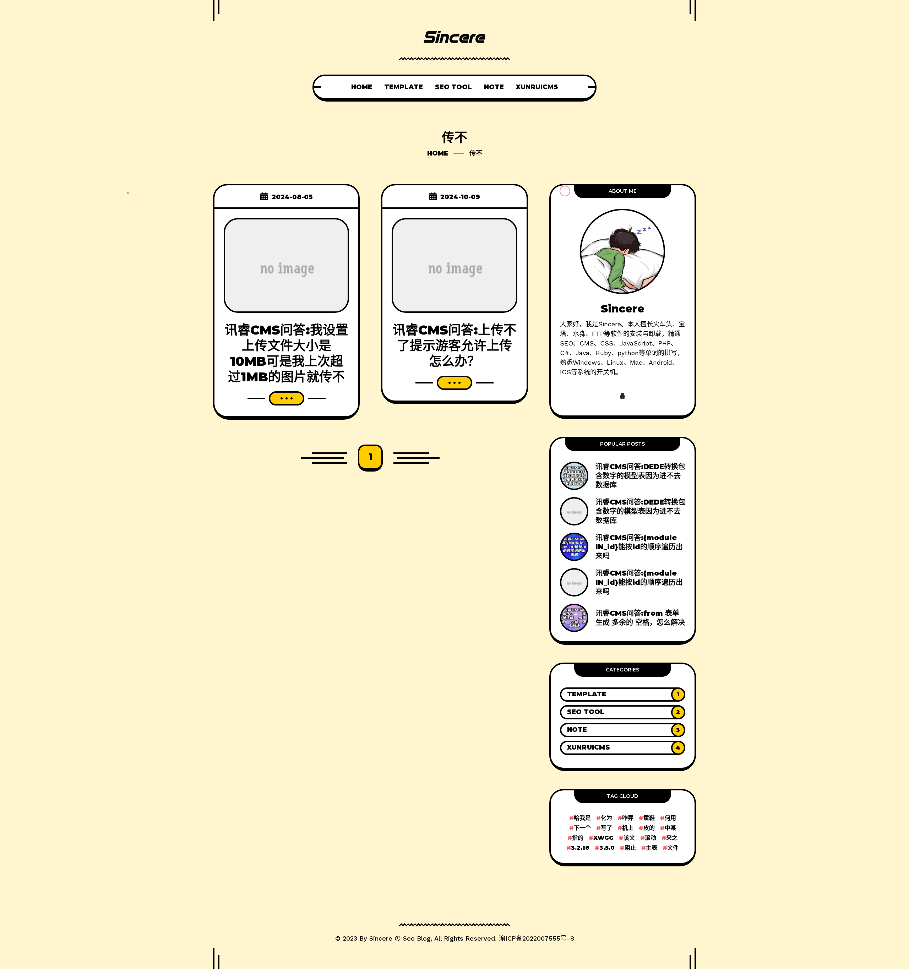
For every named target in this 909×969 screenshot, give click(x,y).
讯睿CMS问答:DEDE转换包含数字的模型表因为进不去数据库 (640, 475)
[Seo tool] (622, 712)
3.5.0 (607, 847)
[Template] (622, 694)
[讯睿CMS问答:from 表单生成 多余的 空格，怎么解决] (623, 618)
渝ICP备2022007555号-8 (536, 938)
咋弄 (627, 818)
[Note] (622, 730)
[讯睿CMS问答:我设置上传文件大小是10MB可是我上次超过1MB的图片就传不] (286, 264)
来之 (671, 837)
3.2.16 (580, 847)
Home (437, 153)
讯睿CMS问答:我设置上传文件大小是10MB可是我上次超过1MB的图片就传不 (286, 353)
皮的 (649, 827)
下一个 (582, 827)
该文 (629, 837)
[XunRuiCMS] (622, 747)
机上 (627, 827)
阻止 (630, 847)
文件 (673, 847)
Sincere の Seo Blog (400, 938)
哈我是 (582, 818)
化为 (606, 818)
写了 (606, 827)
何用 (670, 818)
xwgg (603, 837)
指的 (577, 837)
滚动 (650, 837)
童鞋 (649, 818)
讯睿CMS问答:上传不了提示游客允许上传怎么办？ (454, 345)
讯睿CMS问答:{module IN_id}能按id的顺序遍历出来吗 (639, 546)
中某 (670, 827)
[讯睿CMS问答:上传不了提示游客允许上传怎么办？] (454, 264)
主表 (651, 847)
